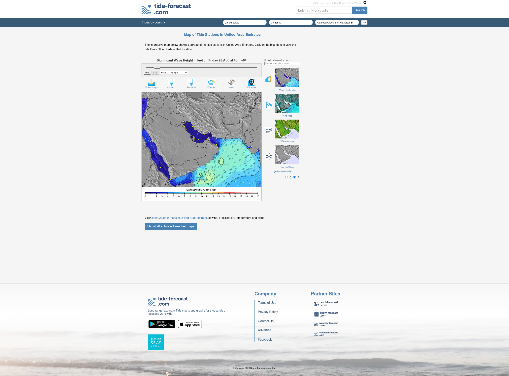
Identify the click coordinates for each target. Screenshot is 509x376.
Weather (211, 87)
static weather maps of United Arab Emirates (180, 218)
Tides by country (153, 22)
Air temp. (171, 87)
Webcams (251, 87)
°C (290, 177)
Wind (231, 87)
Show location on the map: (277, 59)
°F (297, 177)
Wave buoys (151, 87)
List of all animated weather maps (170, 226)
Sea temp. (191, 87)
